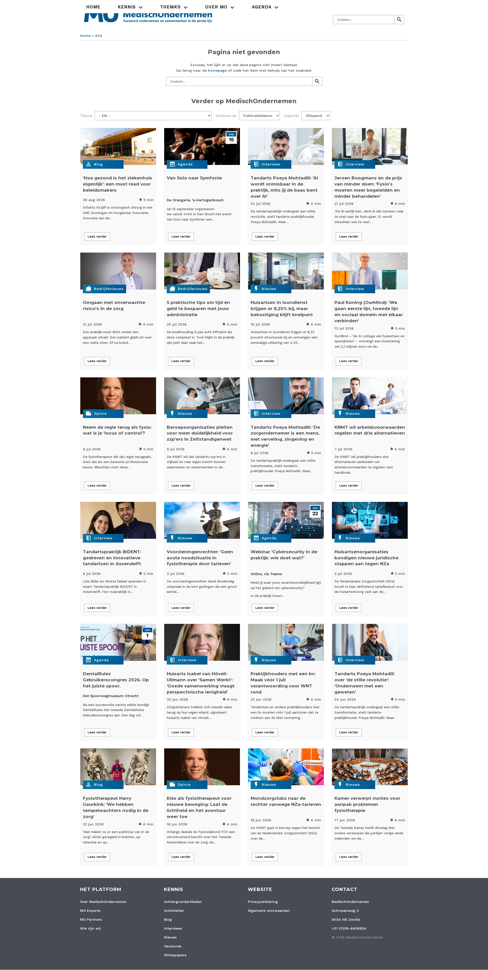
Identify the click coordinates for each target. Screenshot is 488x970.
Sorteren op (226, 116)
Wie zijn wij (90, 928)
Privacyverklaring (263, 902)
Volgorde (291, 116)
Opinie (100, 413)
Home (93, 6)
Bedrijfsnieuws (109, 289)
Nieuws (269, 289)
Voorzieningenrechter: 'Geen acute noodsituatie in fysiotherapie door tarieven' (200, 557)
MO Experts (90, 911)
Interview (271, 164)
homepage (217, 70)
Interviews (173, 928)
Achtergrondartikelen (183, 902)
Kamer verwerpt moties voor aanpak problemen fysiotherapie (367, 804)
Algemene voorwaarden (269, 911)
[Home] (148, 14)
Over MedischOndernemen (103, 902)
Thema (86, 116)
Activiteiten (174, 911)
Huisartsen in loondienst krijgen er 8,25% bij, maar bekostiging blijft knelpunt (282, 308)
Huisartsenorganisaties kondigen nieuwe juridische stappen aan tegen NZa (366, 557)
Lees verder (97, 236)
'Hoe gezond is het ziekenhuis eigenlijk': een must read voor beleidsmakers (117, 184)
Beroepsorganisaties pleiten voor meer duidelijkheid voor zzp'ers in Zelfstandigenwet (200, 433)
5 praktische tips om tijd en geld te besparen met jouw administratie (198, 308)
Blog (98, 164)
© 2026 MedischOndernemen (357, 937)
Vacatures (172, 946)
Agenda (185, 164)
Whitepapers (175, 955)
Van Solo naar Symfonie (194, 177)
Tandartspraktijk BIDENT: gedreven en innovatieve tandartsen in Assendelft (112, 557)
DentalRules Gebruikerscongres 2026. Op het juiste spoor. (116, 679)
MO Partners (91, 919)
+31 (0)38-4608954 (349, 928)
